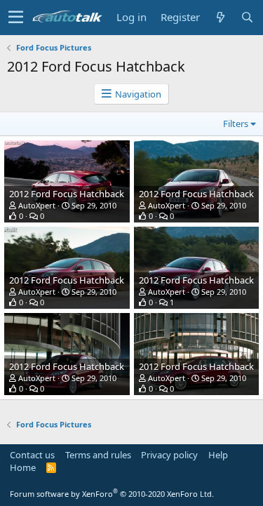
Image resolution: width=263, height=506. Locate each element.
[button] (16, 17)
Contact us (32, 454)
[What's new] (220, 17)
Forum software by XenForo (112, 493)
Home (23, 467)
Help (218, 454)
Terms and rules (98, 454)
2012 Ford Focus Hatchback (66, 193)
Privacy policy (169, 454)
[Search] (247, 17)
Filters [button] (235, 123)
